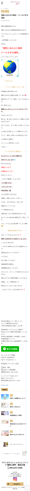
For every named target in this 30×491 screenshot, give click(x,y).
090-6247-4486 (15, 468)
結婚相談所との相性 (16, 415)
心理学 (6, 385)
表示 (11, 81)
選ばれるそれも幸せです (17, 434)
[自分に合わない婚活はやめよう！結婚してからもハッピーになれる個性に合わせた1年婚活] (15, 3)
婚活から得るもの (15, 407)
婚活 (4, 385)
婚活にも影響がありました (18, 398)
